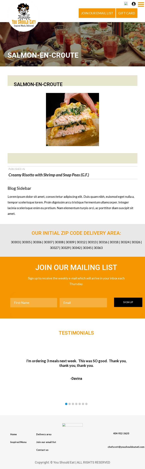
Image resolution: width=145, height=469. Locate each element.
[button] (66, 404)
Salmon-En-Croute (38, 84)
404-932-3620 (121, 433)
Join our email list (46, 442)
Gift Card (126, 13)
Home (13, 434)
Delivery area (43, 434)
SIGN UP (128, 302)
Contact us (42, 449)
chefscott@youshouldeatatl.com (126, 446)
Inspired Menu (18, 442)
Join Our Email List (97, 13)
